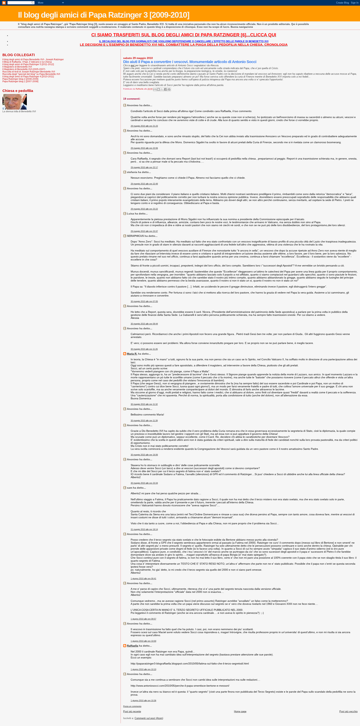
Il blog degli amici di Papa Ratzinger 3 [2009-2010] (103, 14)
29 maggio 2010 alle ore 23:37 (144, 231)
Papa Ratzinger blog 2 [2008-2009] (20, 79)
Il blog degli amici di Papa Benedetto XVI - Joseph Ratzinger (33, 59)
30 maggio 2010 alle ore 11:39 (144, 420)
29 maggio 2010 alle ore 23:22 (144, 209)
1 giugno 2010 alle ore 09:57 (143, 619)
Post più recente (132, 711)
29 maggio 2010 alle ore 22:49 (144, 184)
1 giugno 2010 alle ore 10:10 (143, 669)
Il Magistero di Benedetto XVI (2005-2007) (23, 69)
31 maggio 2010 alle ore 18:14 (144, 529)
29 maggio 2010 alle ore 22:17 (144, 167)
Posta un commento (132, 706)
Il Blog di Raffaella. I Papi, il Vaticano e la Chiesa (27, 62)
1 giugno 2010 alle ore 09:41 (143, 578)
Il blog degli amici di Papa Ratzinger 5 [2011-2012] (28, 64)
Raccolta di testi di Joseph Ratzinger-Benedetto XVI (28, 71)
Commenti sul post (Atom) (149, 718)
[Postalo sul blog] (158, 89)
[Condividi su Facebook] (165, 89)
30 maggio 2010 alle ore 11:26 (144, 349)
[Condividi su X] (162, 89)
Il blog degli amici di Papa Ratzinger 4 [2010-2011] (28, 76)
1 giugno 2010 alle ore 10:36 (143, 700)
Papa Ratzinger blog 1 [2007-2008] (20, 81)
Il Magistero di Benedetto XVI (17, 66)
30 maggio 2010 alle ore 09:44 (144, 324)
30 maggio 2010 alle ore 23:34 (144, 483)
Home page (240, 711)
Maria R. (132, 353)
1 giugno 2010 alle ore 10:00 (143, 641)
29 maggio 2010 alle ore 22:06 (144, 148)
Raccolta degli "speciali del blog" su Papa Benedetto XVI (31, 74)
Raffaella (132, 645)
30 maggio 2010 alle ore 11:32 (144, 404)
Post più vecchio (348, 711)
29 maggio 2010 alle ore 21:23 (144, 126)
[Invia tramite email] (155, 89)
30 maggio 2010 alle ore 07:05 (144, 301)
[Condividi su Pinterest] (169, 89)
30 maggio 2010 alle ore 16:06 (144, 455)
